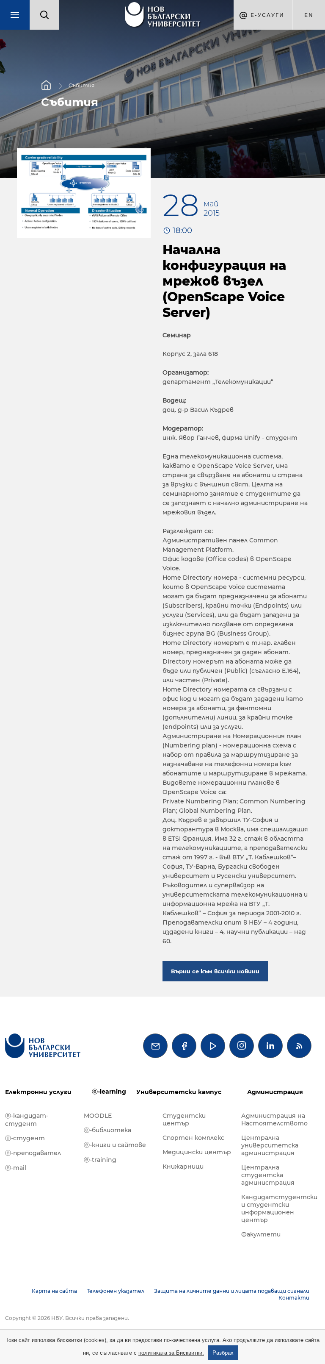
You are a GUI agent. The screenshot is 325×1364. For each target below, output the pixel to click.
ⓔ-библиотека (107, 1130)
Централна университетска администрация (269, 1145)
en (309, 15)
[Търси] (44, 15)
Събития (81, 85)
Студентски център (184, 1119)
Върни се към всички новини (215, 971)
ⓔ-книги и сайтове (115, 1145)
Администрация (275, 1092)
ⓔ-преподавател (33, 1153)
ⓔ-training (100, 1160)
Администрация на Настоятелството (274, 1119)
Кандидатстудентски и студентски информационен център (276, 1208)
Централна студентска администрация (268, 1175)
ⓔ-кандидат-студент (26, 1120)
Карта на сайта (54, 1291)
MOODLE (98, 1116)
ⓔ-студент (25, 1138)
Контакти (293, 1298)
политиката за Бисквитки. (171, 1353)
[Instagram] (241, 1045)
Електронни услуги (38, 1092)
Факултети (261, 1234)
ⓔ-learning (109, 1091)
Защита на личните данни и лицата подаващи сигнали (231, 1291)
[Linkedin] (270, 1045)
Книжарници (183, 1166)
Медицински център (196, 1152)
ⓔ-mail (15, 1168)
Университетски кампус (178, 1092)
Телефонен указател (115, 1291)
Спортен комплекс (193, 1138)
